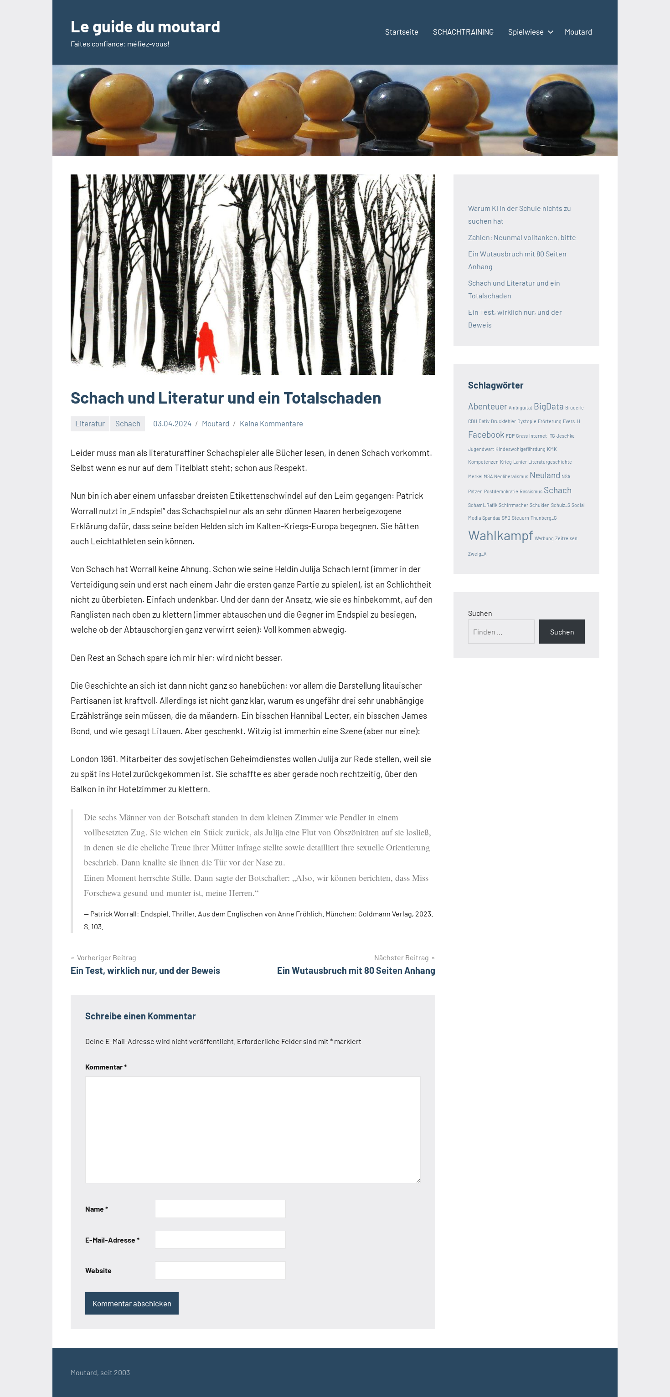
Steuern (520, 518)
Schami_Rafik (482, 505)
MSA (488, 476)
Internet (538, 436)
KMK (552, 449)
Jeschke (566, 436)
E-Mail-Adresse (112, 1239)
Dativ (484, 421)
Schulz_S (560, 505)
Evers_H (571, 421)
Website (98, 1270)
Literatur (90, 423)
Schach (127, 423)
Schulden (540, 505)
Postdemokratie (501, 491)
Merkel (475, 476)
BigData (549, 406)
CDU (472, 421)
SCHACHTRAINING (463, 31)
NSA (566, 476)
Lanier (520, 462)
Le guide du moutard (145, 26)
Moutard (578, 31)
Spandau (491, 518)
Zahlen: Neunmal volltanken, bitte (522, 237)
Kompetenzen (483, 462)
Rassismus (531, 491)
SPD (506, 518)
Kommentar (106, 1066)
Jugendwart (481, 449)
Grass (522, 436)
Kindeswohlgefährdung (520, 449)
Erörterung (550, 421)
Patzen (475, 491)
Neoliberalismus (511, 476)
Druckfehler (503, 421)
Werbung (544, 538)
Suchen (480, 613)
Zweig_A (477, 554)
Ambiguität (520, 407)
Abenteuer (487, 406)
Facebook (486, 434)
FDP (510, 436)
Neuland (545, 475)
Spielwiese (526, 31)
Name (96, 1208)
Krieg (506, 462)
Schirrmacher (513, 505)
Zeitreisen (566, 538)
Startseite (401, 31)
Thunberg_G (544, 518)
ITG (551, 436)
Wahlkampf (500, 535)
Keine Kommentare (271, 423)
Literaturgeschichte (550, 462)
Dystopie (526, 421)
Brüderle (574, 407)
